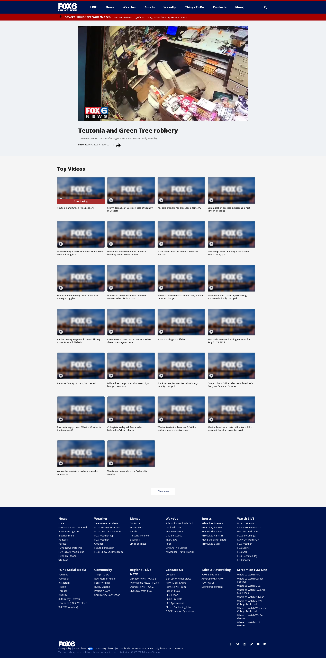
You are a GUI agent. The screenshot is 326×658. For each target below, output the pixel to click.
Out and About (174, 535)
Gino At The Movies (176, 547)
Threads (62, 590)
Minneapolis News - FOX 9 (144, 582)
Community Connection (107, 594)
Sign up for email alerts (178, 578)
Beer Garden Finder (105, 578)
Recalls (134, 531)
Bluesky (62, 594)
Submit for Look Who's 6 (179, 523)
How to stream (245, 523)
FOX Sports (243, 547)
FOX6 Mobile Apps (176, 582)
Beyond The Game (212, 531)
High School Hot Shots (214, 539)
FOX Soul (242, 551)
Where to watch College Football (250, 580)
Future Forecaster (104, 547)
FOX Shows (243, 560)
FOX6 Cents (136, 527)
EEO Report (172, 594)
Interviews (171, 539)
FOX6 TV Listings (246, 535)
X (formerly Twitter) (69, 599)
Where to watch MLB (249, 585)
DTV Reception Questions (180, 611)
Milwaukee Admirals (212, 535)
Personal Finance (139, 535)
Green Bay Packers (212, 527)
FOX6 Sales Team (211, 574)
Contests (171, 574)
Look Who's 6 (173, 527)
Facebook (63, 578)
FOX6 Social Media (72, 570)
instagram (244, 644)
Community (103, 570)
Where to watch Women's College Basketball (251, 609)
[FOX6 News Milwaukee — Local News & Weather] (69, 7)
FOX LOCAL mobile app (71, 551)
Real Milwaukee (174, 531)
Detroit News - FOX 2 (141, 586)
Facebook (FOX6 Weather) (72, 603)
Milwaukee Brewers (212, 523)
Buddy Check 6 (102, 586)
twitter (237, 644)
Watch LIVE (246, 518)
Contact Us (174, 570)
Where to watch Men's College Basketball (249, 602)
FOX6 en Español (67, 555)
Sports (207, 518)
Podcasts (63, 539)
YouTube (63, 574)
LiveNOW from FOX (248, 539)
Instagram (64, 582)
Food (168, 543)
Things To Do (101, 574)
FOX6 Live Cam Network (107, 531)
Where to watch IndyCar (250, 597)
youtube (258, 644)
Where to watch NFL (248, 574)
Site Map (63, 560)
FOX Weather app (104, 535)
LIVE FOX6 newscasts (249, 527)
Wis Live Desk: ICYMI (248, 531)
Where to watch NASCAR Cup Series (251, 591)
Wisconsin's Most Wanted (72, 527)
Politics (62, 543)
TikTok (62, 586)
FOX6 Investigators (68, 531)
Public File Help (174, 599)
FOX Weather (101, 539)
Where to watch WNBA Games (250, 617)
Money (135, 518)
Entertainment (66, 535)
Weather (100, 518)
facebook (231, 644)
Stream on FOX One (252, 570)
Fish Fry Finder (102, 582)
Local (61, 523)
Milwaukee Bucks (211, 543)
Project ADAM (102, 590)
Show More (163, 491)
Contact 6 (135, 523)
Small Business (138, 543)
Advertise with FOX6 (213, 578)
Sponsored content (212, 586)
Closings (98, 543)
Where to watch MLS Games (248, 624)
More (239, 7)
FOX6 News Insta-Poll (70, 547)
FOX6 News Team (176, 586)
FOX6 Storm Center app (107, 527)
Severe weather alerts (106, 523)
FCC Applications (175, 603)
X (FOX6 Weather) (68, 607)
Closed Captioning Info (178, 607)
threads (251, 644)
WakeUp (172, 518)
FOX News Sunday (247, 555)
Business (135, 539)
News (62, 518)
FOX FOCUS (208, 582)
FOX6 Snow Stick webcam (108, 551)
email (265, 644)
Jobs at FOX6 (173, 590)
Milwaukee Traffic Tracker (180, 551)
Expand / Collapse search (266, 7)
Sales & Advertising (216, 570)
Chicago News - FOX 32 (143, 578)
